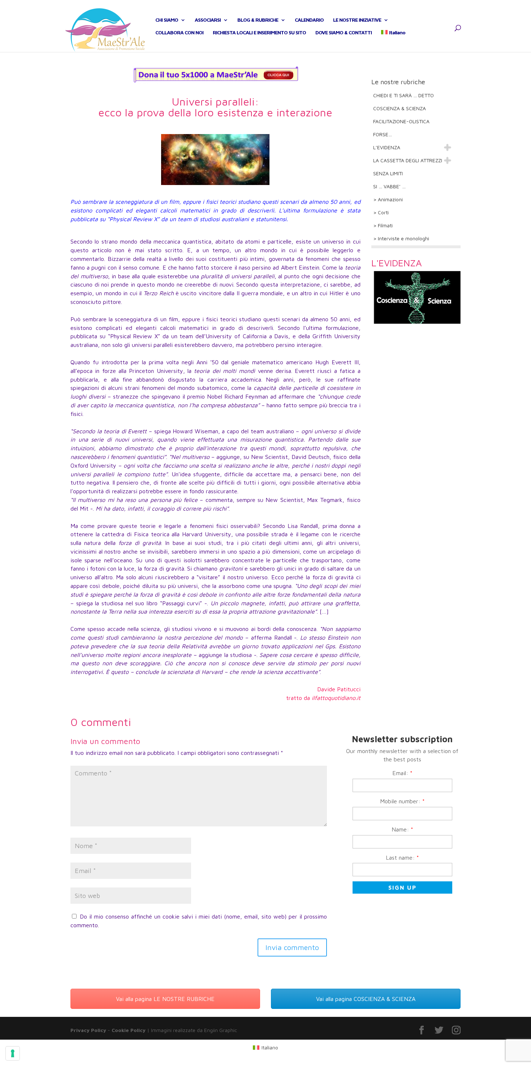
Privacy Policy (88, 1030)
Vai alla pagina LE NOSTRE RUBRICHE (165, 999)
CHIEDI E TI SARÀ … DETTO (403, 95)
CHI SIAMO (166, 20)
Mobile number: (402, 801)
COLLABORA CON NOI (179, 32)
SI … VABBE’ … (389, 186)
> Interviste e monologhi (401, 238)
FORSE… (382, 134)
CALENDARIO (309, 20)
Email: (402, 773)
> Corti (381, 212)
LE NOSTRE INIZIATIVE (357, 20)
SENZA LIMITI (388, 173)
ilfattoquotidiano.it (336, 698)
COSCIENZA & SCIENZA (399, 108)
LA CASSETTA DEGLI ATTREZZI (407, 160)
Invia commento (292, 947)
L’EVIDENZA (386, 147)
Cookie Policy (129, 1030)
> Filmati (383, 225)
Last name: (402, 857)
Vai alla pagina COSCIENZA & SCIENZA (365, 999)
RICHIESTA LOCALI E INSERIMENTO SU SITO (259, 32)
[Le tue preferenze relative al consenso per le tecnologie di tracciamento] (13, 1053)
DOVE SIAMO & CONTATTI (343, 32)
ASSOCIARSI (208, 20)
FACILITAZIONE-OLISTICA (401, 121)
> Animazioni (388, 199)
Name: (402, 829)
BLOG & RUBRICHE (257, 20)
